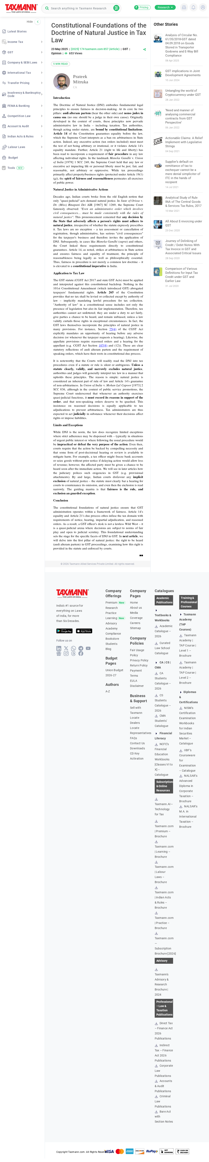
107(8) (103, 345)
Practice (111, 613)
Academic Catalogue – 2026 (164, 631)
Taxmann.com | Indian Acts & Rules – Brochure (164, 900)
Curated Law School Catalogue (162, 648)
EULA (133, 680)
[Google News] (58, 653)
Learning (111, 618)
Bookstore (112, 638)
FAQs (133, 738)
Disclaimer (137, 685)
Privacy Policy (139, 660)
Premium (111, 602)
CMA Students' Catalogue (161, 721)
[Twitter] (66, 648)
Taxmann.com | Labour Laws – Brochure (164, 874)
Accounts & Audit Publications (163, 1086)
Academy (112, 628)
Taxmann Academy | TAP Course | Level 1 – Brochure (188, 645)
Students (112, 643)
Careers (135, 623)
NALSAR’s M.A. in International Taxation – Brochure (188, 816)
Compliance (113, 633)
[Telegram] (80, 648)
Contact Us (137, 743)
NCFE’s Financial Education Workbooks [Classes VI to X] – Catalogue (164, 759)
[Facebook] (80, 653)
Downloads (137, 748)
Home (134, 602)
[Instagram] (66, 653)
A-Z (108, 691)
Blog (108, 649)
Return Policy (139, 665)
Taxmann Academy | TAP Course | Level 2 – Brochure (188, 672)
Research (164, 7)
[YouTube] (88, 648)
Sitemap (135, 628)
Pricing (142, 7)
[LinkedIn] (58, 648)
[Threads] (73, 653)
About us (136, 607)
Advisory (111, 623)
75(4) (112, 329)
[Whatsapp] (73, 648)
